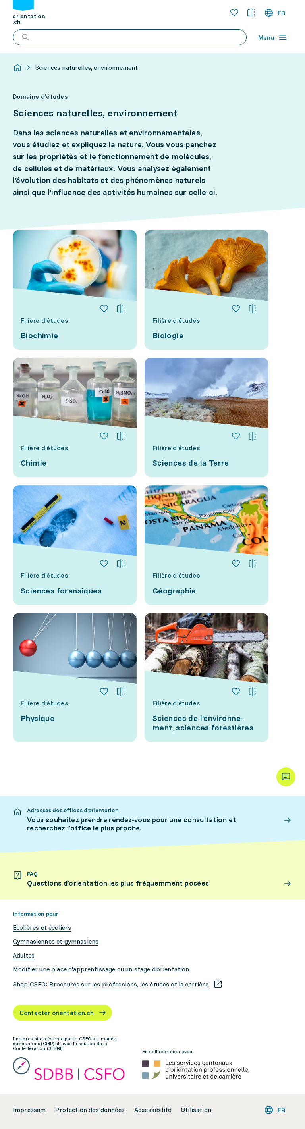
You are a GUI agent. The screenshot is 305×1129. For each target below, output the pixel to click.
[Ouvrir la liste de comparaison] (251, 13)
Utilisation (196, 1110)
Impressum (29, 1110)
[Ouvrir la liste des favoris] (234, 13)
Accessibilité (152, 1110)
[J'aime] (104, 309)
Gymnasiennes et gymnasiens (55, 941)
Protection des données (90, 1110)
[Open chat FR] (285, 776)
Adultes (24, 955)
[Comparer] (121, 309)
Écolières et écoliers (42, 927)
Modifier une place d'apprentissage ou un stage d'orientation (101, 969)
